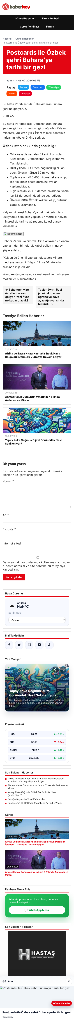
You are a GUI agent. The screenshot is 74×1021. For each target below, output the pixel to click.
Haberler (7, 38)
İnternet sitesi (12, 543)
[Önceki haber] (55, 670)
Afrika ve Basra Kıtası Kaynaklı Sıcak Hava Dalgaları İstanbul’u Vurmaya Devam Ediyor (36, 780)
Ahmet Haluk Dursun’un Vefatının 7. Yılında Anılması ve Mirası (38, 787)
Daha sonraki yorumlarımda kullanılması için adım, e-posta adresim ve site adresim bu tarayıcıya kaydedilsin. (36, 565)
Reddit (12, 93)
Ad (6, 515)
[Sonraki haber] (63, 670)
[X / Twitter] (19, 645)
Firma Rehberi (50, 18)
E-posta (9, 529)
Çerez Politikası (29, 26)
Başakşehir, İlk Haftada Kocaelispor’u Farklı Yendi (35, 803)
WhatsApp (53, 87)
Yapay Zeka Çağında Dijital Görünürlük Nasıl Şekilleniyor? (32, 793)
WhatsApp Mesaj (37, 910)
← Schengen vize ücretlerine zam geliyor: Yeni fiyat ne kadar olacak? (17, 295)
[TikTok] (49, 645)
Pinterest (25, 93)
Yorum (8, 481)
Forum (50, 26)
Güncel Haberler (25, 18)
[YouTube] (39, 645)
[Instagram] (29, 645)
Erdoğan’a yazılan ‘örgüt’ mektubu (26, 799)
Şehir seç (14, 613)
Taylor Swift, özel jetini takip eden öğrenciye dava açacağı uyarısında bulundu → (51, 297)
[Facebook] (9, 645)
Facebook (38, 87)
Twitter (23, 87)
